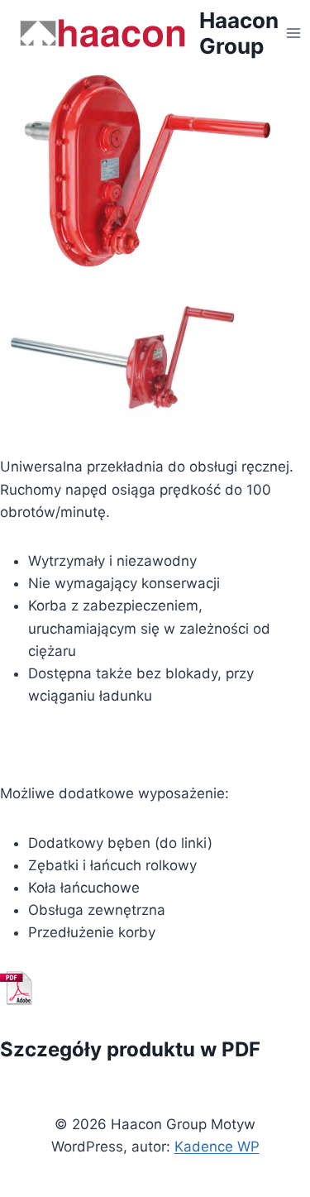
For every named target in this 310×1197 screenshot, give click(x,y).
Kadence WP (217, 1146)
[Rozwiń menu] (294, 32)
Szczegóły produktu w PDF (130, 1049)
